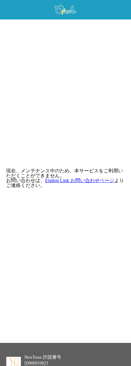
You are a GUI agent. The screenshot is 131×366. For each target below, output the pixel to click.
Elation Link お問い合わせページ (79, 180)
